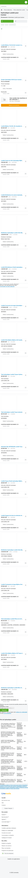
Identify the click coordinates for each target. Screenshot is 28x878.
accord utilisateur (7, 713)
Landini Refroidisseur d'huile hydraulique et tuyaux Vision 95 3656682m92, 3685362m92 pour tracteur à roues (8, 768)
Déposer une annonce (14, 105)
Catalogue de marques (7, 837)
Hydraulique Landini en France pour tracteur (9, 788)
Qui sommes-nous (6, 800)
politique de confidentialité (21, 712)
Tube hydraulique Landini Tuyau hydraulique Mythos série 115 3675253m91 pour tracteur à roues (8, 774)
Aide (3, 802)
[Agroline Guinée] (9, 2)
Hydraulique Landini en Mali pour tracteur (19, 787)
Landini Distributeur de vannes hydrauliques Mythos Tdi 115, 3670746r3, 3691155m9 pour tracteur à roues (7, 754)
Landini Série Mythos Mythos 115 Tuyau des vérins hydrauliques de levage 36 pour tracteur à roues (8, 780)
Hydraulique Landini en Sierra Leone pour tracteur (11, 785)
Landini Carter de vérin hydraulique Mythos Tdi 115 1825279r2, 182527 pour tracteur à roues (8, 748)
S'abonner (4, 710)
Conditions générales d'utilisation (9, 828)
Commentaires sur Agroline (8, 835)
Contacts (4, 805)
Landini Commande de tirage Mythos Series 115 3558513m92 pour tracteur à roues (8, 741)
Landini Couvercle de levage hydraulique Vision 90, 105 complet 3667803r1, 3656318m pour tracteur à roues (8, 761)
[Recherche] (26, 6)
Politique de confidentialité (7, 830)
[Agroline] (1, 10)
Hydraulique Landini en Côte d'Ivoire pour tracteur (13, 785)
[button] (26, 2)
